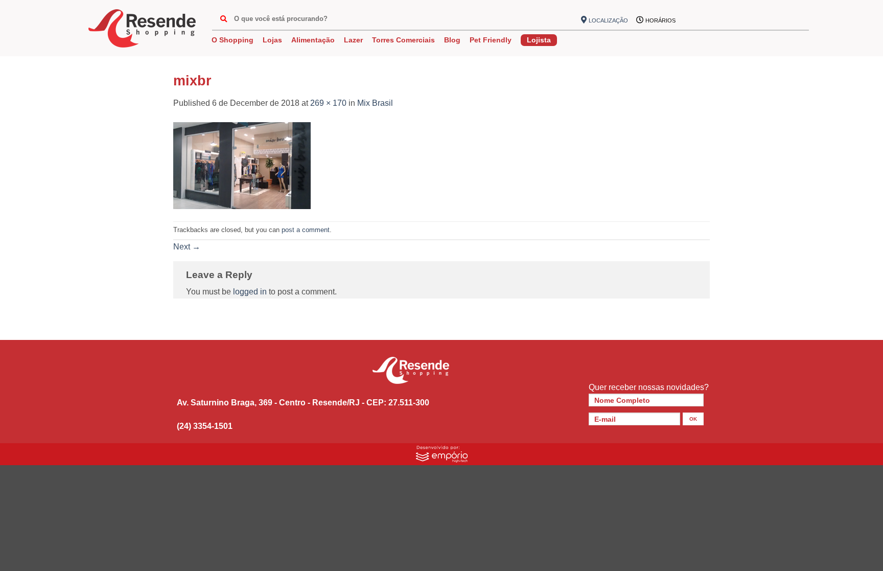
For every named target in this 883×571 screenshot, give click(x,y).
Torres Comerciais (403, 40)
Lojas (272, 40)
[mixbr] (242, 165)
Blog (452, 40)
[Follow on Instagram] (705, 20)
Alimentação (313, 40)
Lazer (353, 40)
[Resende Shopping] (142, 28)
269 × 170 (328, 103)
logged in (250, 291)
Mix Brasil (375, 103)
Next (186, 246)
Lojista (539, 40)
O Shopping (232, 40)
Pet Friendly (491, 40)
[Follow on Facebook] (688, 20)
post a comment (306, 230)
